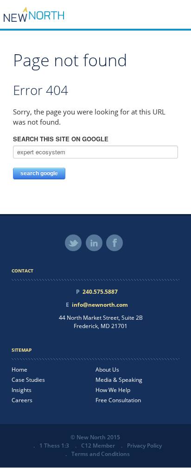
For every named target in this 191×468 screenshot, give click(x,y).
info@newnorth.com (100, 305)
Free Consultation (118, 400)
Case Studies (28, 380)
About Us (107, 369)
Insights (22, 390)
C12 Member (98, 445)
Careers (22, 400)
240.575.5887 (100, 292)
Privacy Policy (144, 445)
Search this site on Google (60, 138)
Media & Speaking (119, 380)
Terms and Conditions (100, 454)
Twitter (73, 242)
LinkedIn (94, 242)
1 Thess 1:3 (54, 445)
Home (19, 369)
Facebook (114, 242)
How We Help (113, 390)
